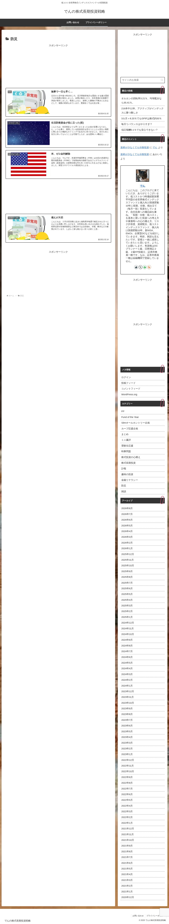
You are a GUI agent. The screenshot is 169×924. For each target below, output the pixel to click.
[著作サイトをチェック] (136, 267)
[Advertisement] (58, 66)
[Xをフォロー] (140, 267)
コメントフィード (130, 388)
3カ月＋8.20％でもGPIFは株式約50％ (141, 118)
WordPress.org (129, 394)
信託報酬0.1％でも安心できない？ (139, 129)
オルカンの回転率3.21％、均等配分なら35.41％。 (141, 100)
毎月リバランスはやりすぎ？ (136, 124)
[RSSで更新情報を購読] (149, 267)
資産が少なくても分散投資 (134, 147)
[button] (162, 79)
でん (155, 147)
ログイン (126, 377)
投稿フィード (128, 383)
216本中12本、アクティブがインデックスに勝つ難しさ (142, 110)
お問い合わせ (138, 916)
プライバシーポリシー (155, 916)
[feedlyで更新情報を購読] (145, 267)
